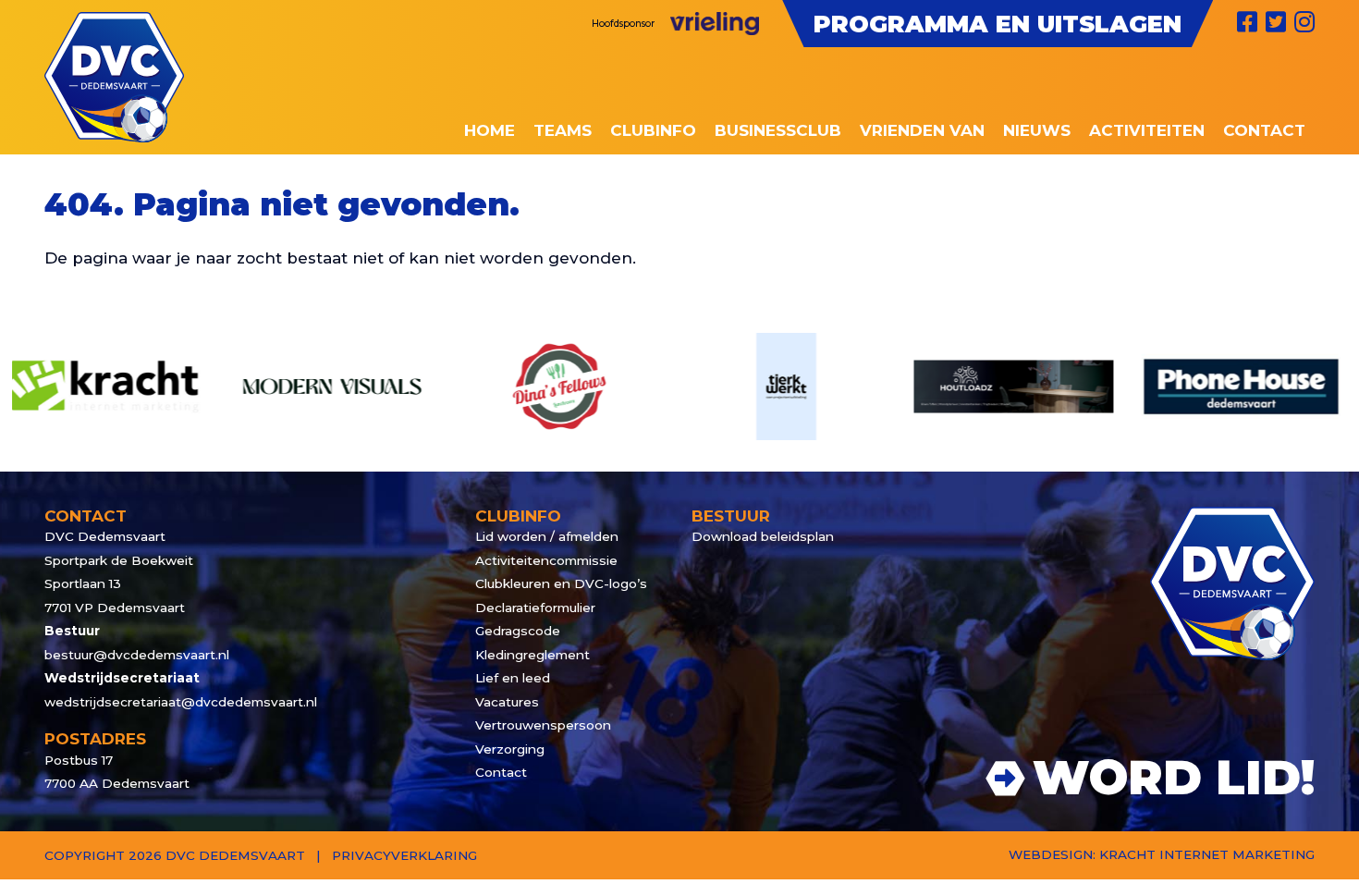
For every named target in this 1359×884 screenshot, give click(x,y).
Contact (501, 772)
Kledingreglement (532, 654)
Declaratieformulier (535, 607)
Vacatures (507, 701)
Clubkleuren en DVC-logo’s (561, 583)
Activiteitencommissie (546, 560)
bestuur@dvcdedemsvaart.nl (136, 654)
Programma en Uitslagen (997, 23)
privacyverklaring (404, 855)
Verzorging (510, 749)
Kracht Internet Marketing (1207, 854)
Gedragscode (517, 630)
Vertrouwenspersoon (543, 725)
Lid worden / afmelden (546, 536)
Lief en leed (512, 677)
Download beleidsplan (763, 536)
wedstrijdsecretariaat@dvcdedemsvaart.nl (180, 701)
